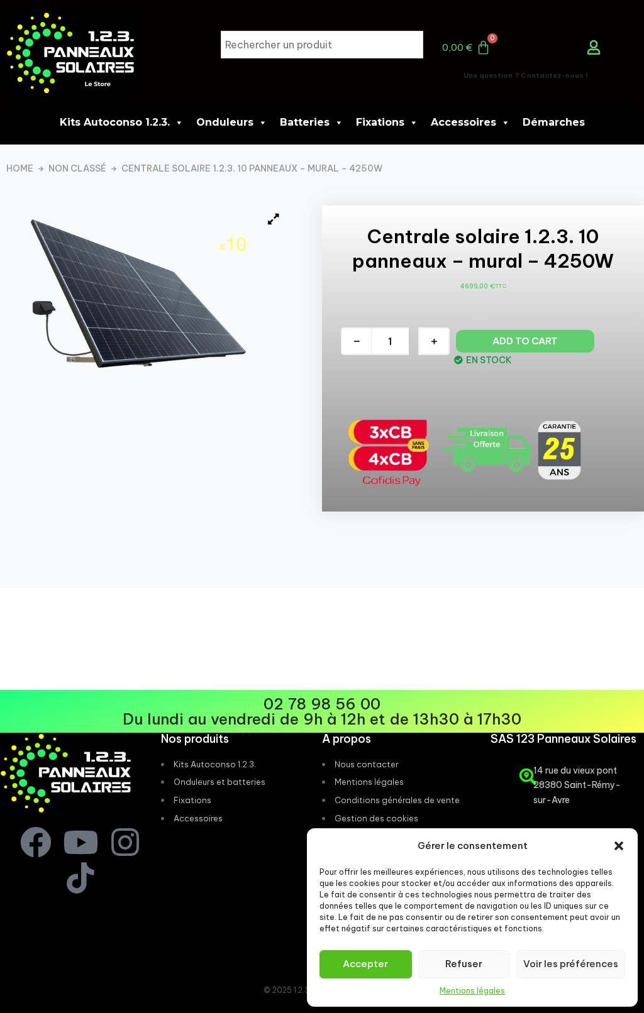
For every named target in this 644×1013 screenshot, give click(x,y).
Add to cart (525, 341)
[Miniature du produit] (273, 219)
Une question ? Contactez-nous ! (526, 75)
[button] (619, 846)
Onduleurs (224, 122)
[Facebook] (36, 842)
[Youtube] (80, 842)
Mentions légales (472, 990)
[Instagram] (125, 842)
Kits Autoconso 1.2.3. (115, 122)
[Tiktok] (80, 878)
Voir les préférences (570, 964)
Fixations (380, 122)
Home (19, 168)
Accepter (365, 964)
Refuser (463, 964)
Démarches (554, 122)
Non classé (77, 168)
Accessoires (463, 122)
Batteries (305, 122)
